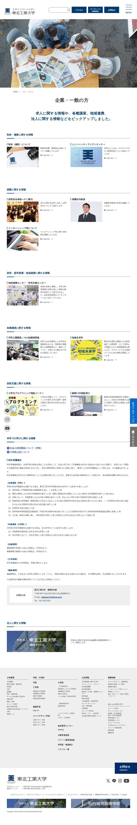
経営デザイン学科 (39, 725)
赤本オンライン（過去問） (91, 713)
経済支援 (85, 696)
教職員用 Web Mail (101, 794)
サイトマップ (72, 794)
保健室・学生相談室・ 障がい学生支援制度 (115, 714)
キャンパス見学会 (88, 711)
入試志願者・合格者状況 (90, 701)
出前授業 (85, 708)
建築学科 (36, 710)
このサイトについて (17, 794)
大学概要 (10, 678)
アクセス (79, 10)
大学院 (61, 683)
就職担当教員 (112, 687)
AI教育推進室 (63, 735)
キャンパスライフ (115, 704)
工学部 (36, 687)
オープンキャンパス (88, 703)
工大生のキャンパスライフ (117, 725)
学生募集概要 (86, 687)
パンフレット (95, 10)
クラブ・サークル (114, 723)
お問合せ (111, 10)
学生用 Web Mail (86, 794)
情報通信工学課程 (39, 693)
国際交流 (111, 733)
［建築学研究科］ (64, 703)
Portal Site (115, 794)
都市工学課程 (37, 696)
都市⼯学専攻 (62, 694)
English (124, 794)
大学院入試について (20, 452)
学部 (35, 683)
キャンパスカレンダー (115, 711)
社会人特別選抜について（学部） (26, 448)
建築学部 (37, 707)
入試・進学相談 (87, 706)
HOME (15, 92)
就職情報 (111, 678)
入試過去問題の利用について (91, 716)
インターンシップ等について (117, 689)
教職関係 (61, 730)
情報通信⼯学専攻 (64, 691)
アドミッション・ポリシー (91, 684)
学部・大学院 (38, 678)
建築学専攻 (61, 706)
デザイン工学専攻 (64, 718)
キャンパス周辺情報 (114, 728)
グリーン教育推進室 (66, 740)
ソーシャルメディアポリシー (55, 794)
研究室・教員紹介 (65, 745)
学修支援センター (114, 720)
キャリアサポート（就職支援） (118, 682)
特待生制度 (85, 698)
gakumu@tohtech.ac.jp (51, 597)
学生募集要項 (86, 689)
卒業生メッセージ (114, 692)
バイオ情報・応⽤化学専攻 (67, 696)
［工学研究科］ (63, 686)
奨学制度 (111, 730)
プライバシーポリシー (34, 794)
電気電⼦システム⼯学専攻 (67, 689)
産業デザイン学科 (39, 720)
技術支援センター (114, 718)
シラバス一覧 (63, 749)
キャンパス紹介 (113, 708)
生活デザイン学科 (39, 722)
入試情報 (85, 678)
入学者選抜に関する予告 (90, 682)
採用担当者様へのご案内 (116, 684)
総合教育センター (65, 726)
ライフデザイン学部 (41, 716)
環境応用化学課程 (39, 698)
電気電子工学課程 (39, 691)
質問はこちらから (133, 437)
